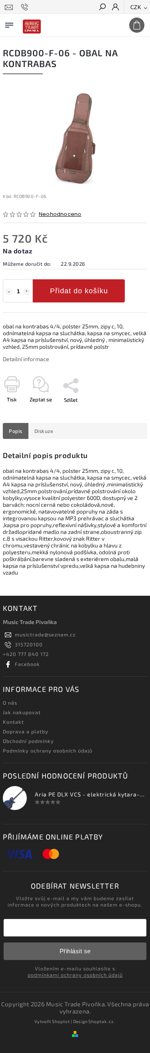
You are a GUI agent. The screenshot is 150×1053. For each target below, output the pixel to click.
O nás (10, 702)
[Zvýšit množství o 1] (26, 291)
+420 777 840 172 (26, 654)
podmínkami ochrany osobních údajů (75, 975)
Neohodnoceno (60, 214)
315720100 (29, 644)
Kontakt (13, 722)
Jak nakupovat (22, 712)
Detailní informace (26, 359)
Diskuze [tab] (44, 431)
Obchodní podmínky (28, 741)
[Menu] (9, 24)
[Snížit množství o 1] (8, 291)
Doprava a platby (25, 731)
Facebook (27, 664)
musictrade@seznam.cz (45, 634)
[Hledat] (102, 8)
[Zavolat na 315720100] (26, 7)
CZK (136, 7)
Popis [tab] (15, 431)
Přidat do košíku (79, 291)
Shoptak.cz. (102, 1021)
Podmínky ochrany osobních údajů (47, 750)
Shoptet (61, 1021)
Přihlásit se (75, 951)
